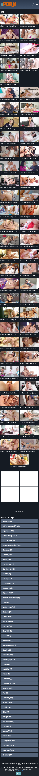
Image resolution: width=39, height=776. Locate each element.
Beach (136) (7, 650)
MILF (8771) (7, 578)
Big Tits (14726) (8, 564)
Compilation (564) (9, 740)
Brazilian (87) (7, 755)
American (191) (8, 750)
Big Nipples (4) (8, 621)
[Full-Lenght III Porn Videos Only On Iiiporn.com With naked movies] (8, 5)
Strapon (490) (7, 688)
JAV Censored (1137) (10, 540)
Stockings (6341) (9, 659)
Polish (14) (7, 707)
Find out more (20, 770)
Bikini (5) (6, 712)
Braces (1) (6, 664)
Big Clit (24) (7, 726)
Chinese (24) (7, 626)
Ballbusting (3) (8, 640)
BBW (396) (7, 559)
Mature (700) (7, 731)
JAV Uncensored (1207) (11, 526)
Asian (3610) (7, 521)
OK (18, 773)
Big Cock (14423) (9, 569)
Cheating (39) (7, 550)
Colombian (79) (8, 583)
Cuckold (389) (8, 655)
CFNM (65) (7, 574)
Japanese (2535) (9, 531)
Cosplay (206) (8, 698)
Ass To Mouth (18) (9, 645)
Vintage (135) (7, 717)
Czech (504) (7, 617)
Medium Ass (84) (9, 607)
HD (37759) (7, 636)
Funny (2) (6, 674)
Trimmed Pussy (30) (10, 745)
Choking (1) (7, 602)
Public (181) (7, 736)
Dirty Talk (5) (7, 631)
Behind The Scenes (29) (11, 597)
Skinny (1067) (7, 702)
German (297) (8, 588)
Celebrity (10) (7, 555)
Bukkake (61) (7, 612)
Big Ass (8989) (8, 593)
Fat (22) (5, 693)
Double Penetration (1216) (12, 545)
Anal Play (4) (7, 669)
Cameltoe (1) (7, 679)
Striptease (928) (8, 721)
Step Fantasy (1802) (10, 536)
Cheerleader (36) (9, 683)
